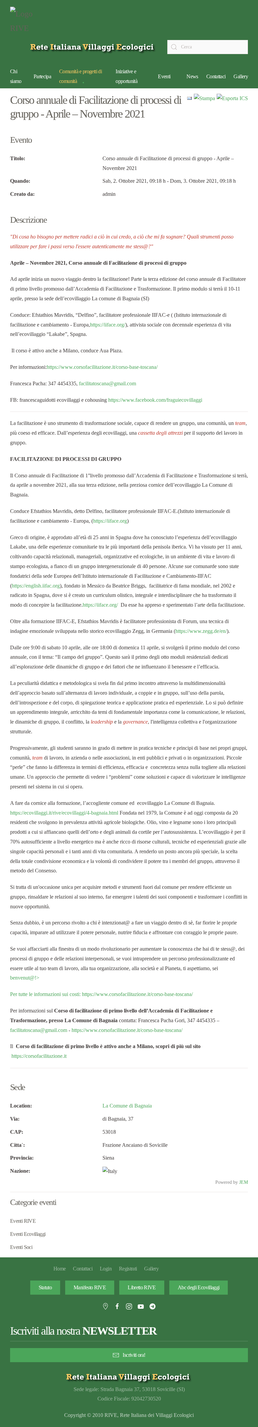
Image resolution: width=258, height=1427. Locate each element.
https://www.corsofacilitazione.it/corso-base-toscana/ (102, 367)
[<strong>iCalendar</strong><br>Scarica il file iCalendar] (232, 98)
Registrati (128, 1268)
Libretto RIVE (142, 1287)
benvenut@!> (24, 978)
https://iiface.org (110, 521)
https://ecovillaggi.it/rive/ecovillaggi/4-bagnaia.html (64, 813)
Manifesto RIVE (90, 1287)
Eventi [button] (164, 76)
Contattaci (216, 76)
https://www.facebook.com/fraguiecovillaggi (155, 400)
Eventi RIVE (23, 1221)
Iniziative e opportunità (126, 76)
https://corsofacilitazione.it (39, 1056)
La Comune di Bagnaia (127, 1106)
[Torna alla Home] (27, 23)
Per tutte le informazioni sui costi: (46, 994)
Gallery (240, 76)
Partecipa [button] (42, 76)
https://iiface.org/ (107, 325)
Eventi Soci (21, 1247)
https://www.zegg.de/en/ (201, 631)
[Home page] (93, 47)
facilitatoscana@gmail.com (107, 383)
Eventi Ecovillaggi (27, 1234)
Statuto (45, 1287)
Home (59, 1268)
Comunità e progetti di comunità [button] (80, 76)
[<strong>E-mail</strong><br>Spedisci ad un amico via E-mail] (189, 98)
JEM (243, 1182)
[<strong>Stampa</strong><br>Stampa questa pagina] (204, 98)
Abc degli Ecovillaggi (199, 1287)
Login (106, 1268)
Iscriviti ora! (134, 1355)
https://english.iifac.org (36, 586)
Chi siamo (16, 76)
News (192, 76)
